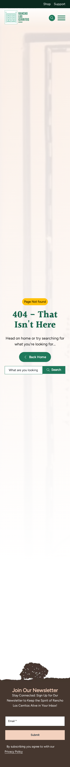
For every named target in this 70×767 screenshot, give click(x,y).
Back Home (37, 357)
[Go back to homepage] (17, 18)
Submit (35, 735)
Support (59, 4)
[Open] (61, 18)
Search (56, 370)
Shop (47, 4)
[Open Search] (52, 18)
